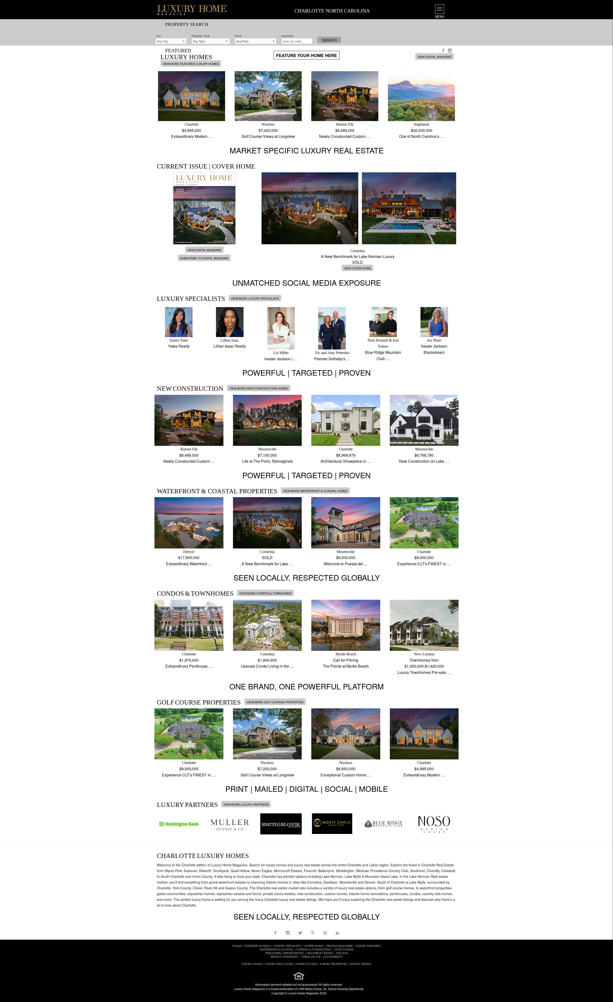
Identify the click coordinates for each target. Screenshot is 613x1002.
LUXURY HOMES (252, 964)
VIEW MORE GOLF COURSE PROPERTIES (275, 702)
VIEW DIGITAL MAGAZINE (434, 57)
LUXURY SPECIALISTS (287, 946)
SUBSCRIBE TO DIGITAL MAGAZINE (204, 258)
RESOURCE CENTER (320, 953)
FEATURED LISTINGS (257, 946)
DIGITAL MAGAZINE (339, 946)
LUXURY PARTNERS (368, 946)
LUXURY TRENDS (361, 964)
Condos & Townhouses (314, 950)
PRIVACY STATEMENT (284, 957)
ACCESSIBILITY (333, 957)
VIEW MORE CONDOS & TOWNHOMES (265, 593)
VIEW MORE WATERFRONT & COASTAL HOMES (315, 491)
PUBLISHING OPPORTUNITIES (284, 953)
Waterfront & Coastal (276, 950)
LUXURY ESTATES (306, 964)
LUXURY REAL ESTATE (279, 964)
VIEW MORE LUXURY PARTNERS (246, 804)
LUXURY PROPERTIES (333, 964)
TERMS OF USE (310, 957)
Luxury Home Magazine (249, 989)
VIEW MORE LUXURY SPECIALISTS (255, 298)
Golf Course (344, 950)
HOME (237, 946)
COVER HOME (314, 946)
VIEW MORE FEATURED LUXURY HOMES (191, 64)
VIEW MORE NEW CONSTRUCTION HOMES (258, 388)
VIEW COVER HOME (357, 268)
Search (329, 39)
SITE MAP (342, 953)
